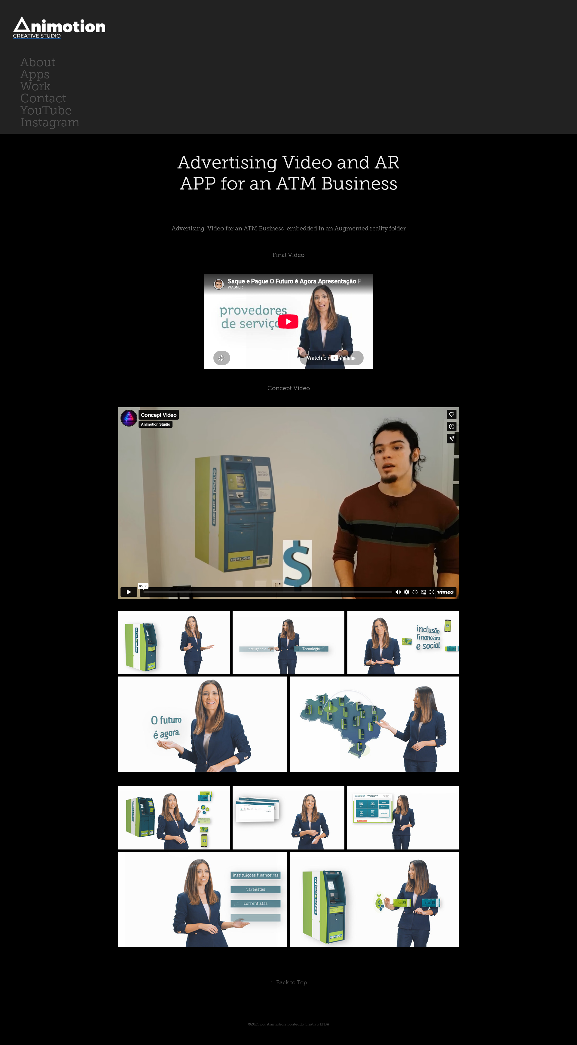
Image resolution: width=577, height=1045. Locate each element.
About (38, 62)
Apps (35, 74)
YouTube (46, 110)
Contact (43, 98)
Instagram (50, 122)
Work (35, 86)
